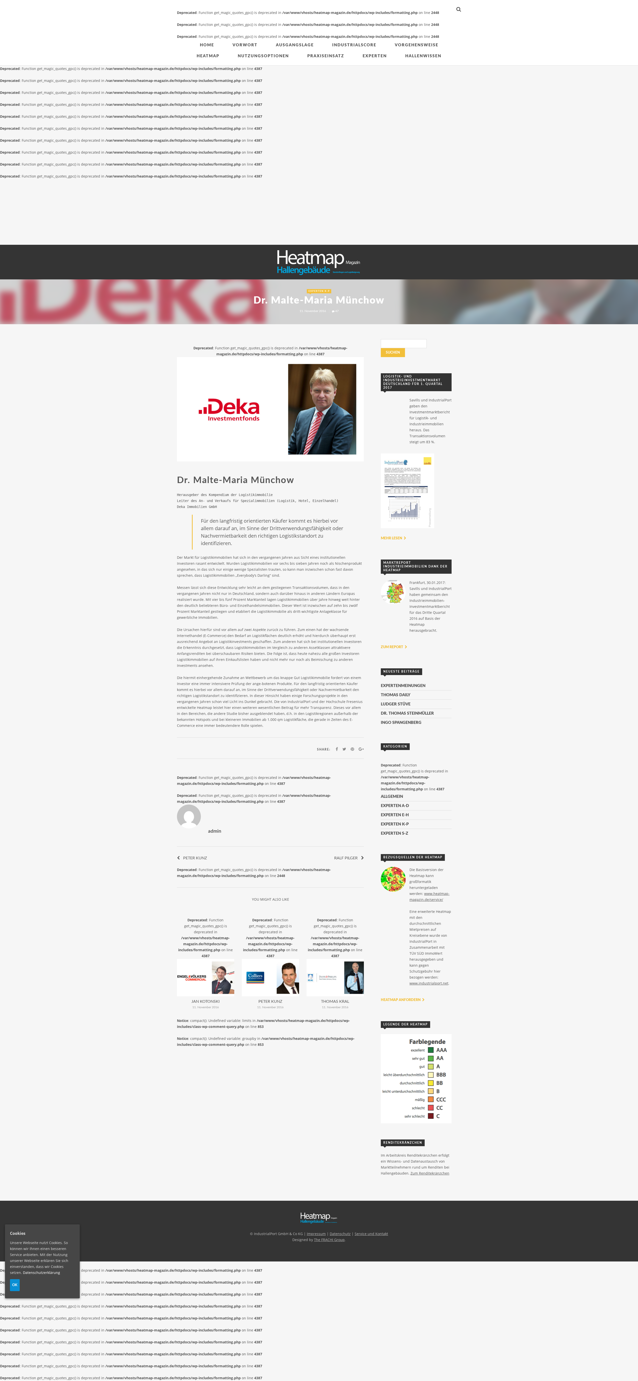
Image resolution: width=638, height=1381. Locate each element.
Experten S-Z (394, 833)
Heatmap (208, 56)
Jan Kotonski (205, 1002)
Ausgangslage (295, 45)
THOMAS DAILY (395, 695)
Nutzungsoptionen (263, 56)
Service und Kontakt (371, 1233)
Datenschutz (340, 1233)
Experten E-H (395, 815)
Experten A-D (395, 806)
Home (207, 45)
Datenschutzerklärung (41, 1272)
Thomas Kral (335, 1002)
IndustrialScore (354, 45)
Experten (375, 56)
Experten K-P (319, 291)
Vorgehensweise (416, 45)
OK (14, 1285)
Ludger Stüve (395, 704)
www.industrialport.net (428, 983)
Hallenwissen (423, 56)
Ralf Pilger (346, 858)
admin (214, 831)
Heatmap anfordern (401, 1000)
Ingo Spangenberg (401, 723)
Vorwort (245, 45)
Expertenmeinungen (403, 686)
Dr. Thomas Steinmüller (407, 713)
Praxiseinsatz (325, 56)
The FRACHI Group (329, 1239)
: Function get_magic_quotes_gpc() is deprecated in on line (205, 938)
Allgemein (392, 797)
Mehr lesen (392, 538)
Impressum (316, 1233)
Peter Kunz (195, 858)
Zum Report (392, 647)
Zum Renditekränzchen (429, 1173)
